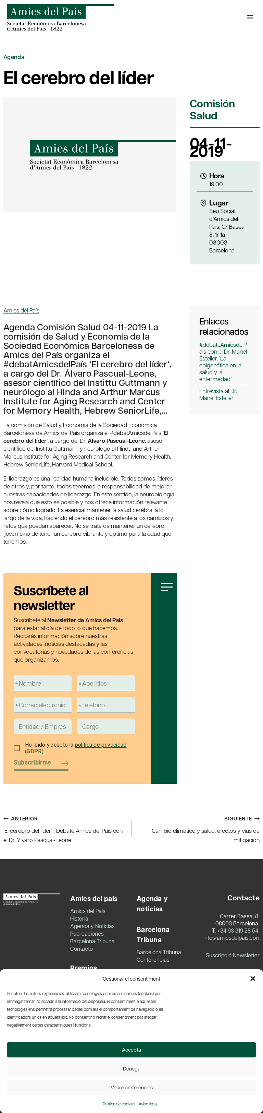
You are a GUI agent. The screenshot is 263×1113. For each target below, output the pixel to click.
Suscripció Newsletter (233, 955)
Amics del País (21, 310)
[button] (252, 978)
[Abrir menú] (249, 17)
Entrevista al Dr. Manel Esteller (218, 394)
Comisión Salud (212, 110)
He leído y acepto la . (76, 748)
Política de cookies (119, 1103)
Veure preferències (132, 1087)
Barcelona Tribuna (92, 941)
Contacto (81, 948)
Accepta (131, 1049)
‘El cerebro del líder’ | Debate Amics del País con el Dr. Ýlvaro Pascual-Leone (63, 829)
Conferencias (153, 959)
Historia (79, 918)
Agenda (13, 57)
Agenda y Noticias (92, 926)
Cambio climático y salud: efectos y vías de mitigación (206, 829)
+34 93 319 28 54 (237, 930)
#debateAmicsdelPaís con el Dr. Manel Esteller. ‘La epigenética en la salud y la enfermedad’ (223, 361)
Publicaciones (87, 933)
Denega (131, 1068)
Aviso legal (148, 1103)
